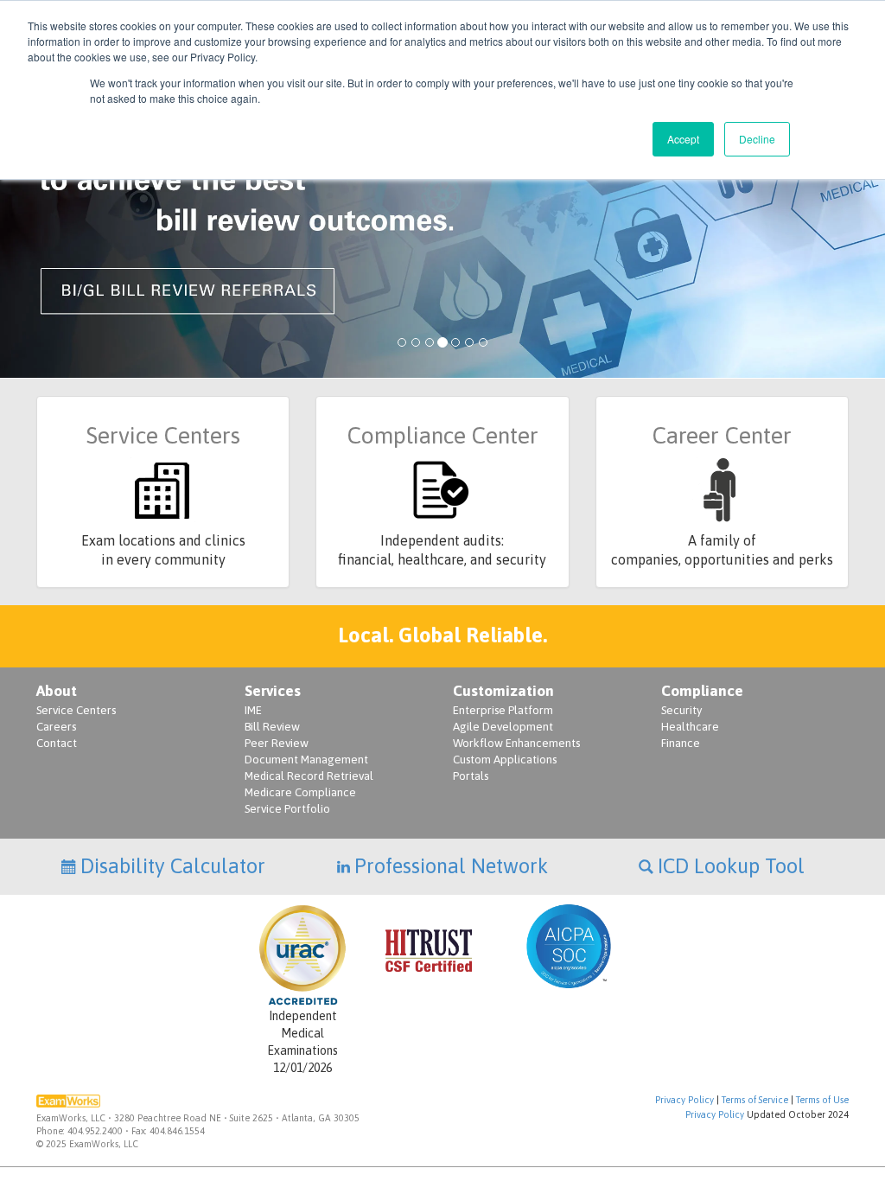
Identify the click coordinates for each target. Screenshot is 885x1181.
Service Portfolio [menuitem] (287, 808)
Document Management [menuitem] (306, 759)
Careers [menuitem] (56, 726)
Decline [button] (757, 138)
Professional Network (451, 866)
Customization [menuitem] (503, 690)
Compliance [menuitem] (702, 690)
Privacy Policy (684, 1100)
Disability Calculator (172, 866)
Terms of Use (822, 1100)
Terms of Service (755, 1100)
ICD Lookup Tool (731, 866)
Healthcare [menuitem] (690, 726)
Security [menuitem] (681, 710)
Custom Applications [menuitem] (505, 759)
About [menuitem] (56, 690)
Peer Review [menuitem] (277, 743)
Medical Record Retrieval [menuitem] (309, 775)
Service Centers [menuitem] (76, 710)
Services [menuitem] (273, 690)
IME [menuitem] (253, 710)
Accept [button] (683, 138)
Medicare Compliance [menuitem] (300, 792)
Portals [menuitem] (470, 775)
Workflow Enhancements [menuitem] (516, 743)
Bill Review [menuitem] (272, 726)
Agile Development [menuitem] (503, 726)
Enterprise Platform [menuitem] (503, 710)
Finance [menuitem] (680, 743)
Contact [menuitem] (56, 743)
